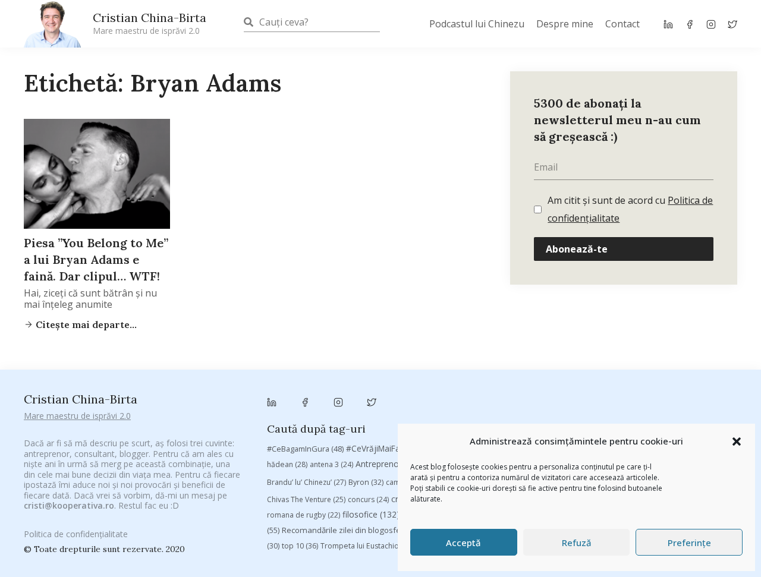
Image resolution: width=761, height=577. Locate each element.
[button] (737, 441)
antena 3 (331, 464)
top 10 (300, 546)
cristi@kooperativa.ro (69, 505)
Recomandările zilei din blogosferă (353, 530)
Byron (365, 482)
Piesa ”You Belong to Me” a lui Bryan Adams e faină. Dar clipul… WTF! (96, 259)
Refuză (577, 542)
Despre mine (564, 24)
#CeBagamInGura (305, 448)
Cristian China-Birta (149, 23)
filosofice (371, 514)
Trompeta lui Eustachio (366, 546)
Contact (622, 24)
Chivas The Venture (306, 499)
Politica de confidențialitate (76, 534)
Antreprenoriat (394, 463)
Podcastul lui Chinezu (476, 24)
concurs (368, 499)
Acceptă (463, 542)
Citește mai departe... (85, 324)
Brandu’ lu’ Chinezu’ (306, 482)
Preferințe (689, 542)
